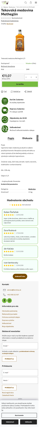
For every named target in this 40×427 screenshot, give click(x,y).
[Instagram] (9, 300)
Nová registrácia (8, 393)
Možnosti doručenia (8, 66)
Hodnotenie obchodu (20, 200)
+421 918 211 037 (13, 295)
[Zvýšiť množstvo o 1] (36, 77)
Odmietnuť (10, 422)
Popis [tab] (11, 138)
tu (2, 410)
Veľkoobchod (6, 323)
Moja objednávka (8, 326)
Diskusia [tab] (27, 138)
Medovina (32, 189)
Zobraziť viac (20, 276)
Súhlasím (28, 422)
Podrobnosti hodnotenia (9, 21)
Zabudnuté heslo (8, 395)
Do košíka (20, 84)
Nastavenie (19, 415)
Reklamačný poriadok (9, 314)
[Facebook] (4, 300)
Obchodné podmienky (9, 311)
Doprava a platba (8, 320)
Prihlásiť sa (9, 359)
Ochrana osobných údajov (11, 317)
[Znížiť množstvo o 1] (26, 77)
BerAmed (10, 24)
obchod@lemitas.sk (14, 290)
